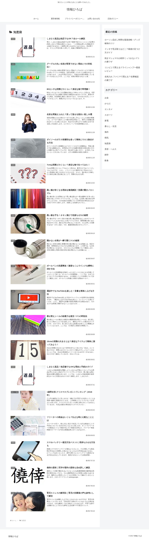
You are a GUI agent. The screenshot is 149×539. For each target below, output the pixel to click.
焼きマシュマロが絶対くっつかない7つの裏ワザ (122, 60)
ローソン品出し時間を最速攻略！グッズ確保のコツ (122, 41)
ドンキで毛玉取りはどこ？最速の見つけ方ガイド (122, 51)
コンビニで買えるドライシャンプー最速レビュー (122, 69)
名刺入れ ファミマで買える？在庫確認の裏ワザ (122, 78)
